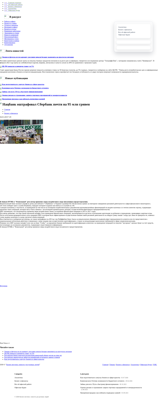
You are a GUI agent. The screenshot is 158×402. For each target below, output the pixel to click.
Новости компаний (11, 35)
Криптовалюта (9, 43)
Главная (7, 109)
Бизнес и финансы (11, 113)
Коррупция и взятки (11, 41)
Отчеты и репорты (11, 25)
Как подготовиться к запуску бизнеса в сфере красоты (23, 84)
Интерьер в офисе (10, 27)
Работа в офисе (9, 21)
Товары (112, 365)
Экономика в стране (11, 33)
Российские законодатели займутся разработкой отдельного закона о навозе (32, 357)
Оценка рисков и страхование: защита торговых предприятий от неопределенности (34, 95)
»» (12, 3)
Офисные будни (146, 365)
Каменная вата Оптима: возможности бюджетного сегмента (25, 88)
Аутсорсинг (8, 44)
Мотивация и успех (11, 39)
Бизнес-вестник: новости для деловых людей (22, 365)
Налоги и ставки (10, 23)
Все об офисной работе (23, 384)
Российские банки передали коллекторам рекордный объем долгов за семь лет (33, 355)
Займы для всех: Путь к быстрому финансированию (22, 92)
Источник (3, 286)
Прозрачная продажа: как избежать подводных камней (23, 99)
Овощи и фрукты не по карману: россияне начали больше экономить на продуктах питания (38, 57)
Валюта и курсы (10, 29)
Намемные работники (12, 31)
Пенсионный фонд (11, 37)
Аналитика (135, 365)
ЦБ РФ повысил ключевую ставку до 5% (18, 66)
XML (155, 365)
